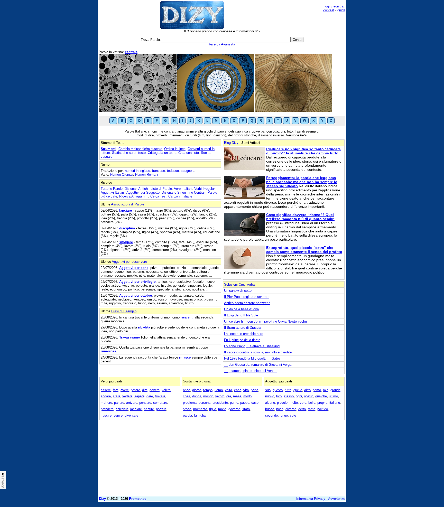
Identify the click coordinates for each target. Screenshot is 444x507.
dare (149, 396)
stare (116, 396)
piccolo (282, 403)
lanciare (125, 210)
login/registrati (335, 6)
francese (158, 171)
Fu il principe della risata (242, 340)
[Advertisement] (222, 457)
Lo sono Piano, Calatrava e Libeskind (252, 346)
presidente (220, 403)
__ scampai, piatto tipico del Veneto (250, 371)
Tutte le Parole (112, 189)
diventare (131, 415)
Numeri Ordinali (121, 174)
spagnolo (187, 171)
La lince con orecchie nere (243, 334)
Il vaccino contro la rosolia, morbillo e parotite (258, 352)
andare (106, 396)
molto (294, 403)
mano (222, 409)
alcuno (270, 403)
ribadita (144, 327)
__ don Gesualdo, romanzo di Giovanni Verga (257, 365)
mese (237, 396)
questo (278, 390)
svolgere (126, 242)
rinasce (185, 357)
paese (244, 403)
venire (118, 415)
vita (246, 390)
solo (293, 415)
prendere (107, 409)
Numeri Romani (146, 174)
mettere (106, 403)
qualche (321, 396)
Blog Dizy (231, 143)
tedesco (173, 171)
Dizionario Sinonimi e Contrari (184, 192)
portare (161, 409)
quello (297, 390)
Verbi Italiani (183, 189)
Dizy (102, 499)
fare (115, 390)
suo (268, 390)
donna (196, 396)
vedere (127, 396)
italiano (334, 403)
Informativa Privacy (310, 499)
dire (144, 390)
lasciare (136, 409)
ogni (299, 396)
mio (325, 390)
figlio (212, 409)
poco (279, 409)
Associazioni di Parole (127, 204)
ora (228, 396)
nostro (308, 396)
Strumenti (108, 149)
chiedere (122, 409)
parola (187, 415)
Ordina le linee (175, 149)
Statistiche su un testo (129, 153)
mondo (208, 396)
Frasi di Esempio (123, 311)
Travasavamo (129, 337)
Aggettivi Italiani (113, 192)
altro (307, 390)
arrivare (131, 403)
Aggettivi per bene (133, 268)
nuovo (269, 396)
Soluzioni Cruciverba (239, 284)
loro (279, 396)
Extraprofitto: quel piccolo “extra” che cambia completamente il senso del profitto (304, 250)
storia (187, 409)
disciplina (127, 228)
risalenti (187, 317)
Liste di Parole (161, 189)
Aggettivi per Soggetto (143, 192)
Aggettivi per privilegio (137, 282)
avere (125, 390)
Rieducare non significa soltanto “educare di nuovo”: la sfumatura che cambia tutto (303, 151)
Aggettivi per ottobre (135, 295)
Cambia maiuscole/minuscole (140, 149)
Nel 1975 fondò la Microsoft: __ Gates (252, 358)
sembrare (160, 403)
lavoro (219, 396)
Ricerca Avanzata (222, 44)
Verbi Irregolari (205, 189)
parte (254, 390)
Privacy (3, 482)
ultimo (333, 396)
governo (234, 409)
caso (254, 403)
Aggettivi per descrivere (129, 262)
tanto (311, 409)
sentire (149, 409)
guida (341, 10)
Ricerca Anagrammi (133, 196)
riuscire (106, 415)
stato (246, 409)
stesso (289, 396)
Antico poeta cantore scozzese (247, 303)
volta (228, 390)
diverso (290, 409)
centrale (131, 52)
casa (237, 390)
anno (186, 390)
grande (335, 390)
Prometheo (137, 499)
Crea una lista (188, 153)
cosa (186, 396)
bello (311, 403)
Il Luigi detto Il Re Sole (241, 315)
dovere (155, 390)
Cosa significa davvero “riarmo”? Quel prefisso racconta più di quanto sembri (300, 217)
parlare (119, 403)
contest (328, 10)
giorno (196, 390)
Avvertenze (336, 499)
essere (106, 390)
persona (204, 403)
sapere (139, 396)
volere (166, 390)
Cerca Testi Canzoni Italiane (171, 196)
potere (135, 390)
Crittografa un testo (162, 153)
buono (269, 409)
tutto (288, 390)
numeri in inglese (137, 171)
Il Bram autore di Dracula (242, 328)
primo (317, 390)
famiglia (200, 415)
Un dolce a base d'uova (241, 309)
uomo (219, 390)
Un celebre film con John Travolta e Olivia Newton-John (265, 321)
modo (247, 396)
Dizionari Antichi (137, 189)
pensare (145, 403)
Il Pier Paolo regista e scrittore (246, 297)
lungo (284, 415)
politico (322, 409)
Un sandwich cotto (238, 291)
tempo (207, 390)
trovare (160, 396)
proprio (322, 403)
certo (302, 409)
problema (190, 403)
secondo (271, 415)
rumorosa (108, 351)
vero (303, 403)
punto (234, 403)
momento (200, 409)
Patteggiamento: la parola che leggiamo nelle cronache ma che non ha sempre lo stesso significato (301, 182)
